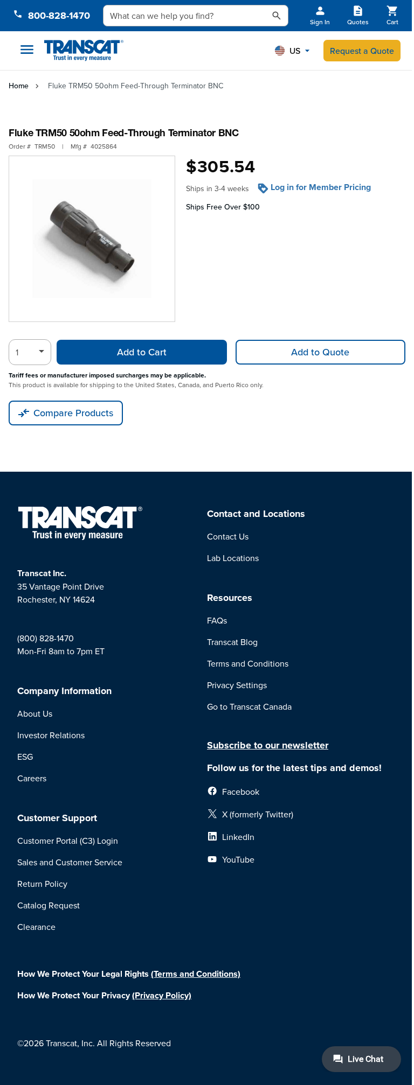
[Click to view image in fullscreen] (92, 238)
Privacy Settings (237, 685)
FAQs (217, 620)
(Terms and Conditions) (195, 974)
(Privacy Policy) (161, 995)
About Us (34, 713)
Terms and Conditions (247, 663)
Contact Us (228, 536)
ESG (25, 756)
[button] (292, 50)
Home (19, 85)
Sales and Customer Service (69, 862)
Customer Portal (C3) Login (67, 840)
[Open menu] (27, 49)
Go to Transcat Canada (249, 706)
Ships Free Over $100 (223, 206)
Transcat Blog (232, 642)
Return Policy (42, 884)
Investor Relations (51, 735)
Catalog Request (48, 905)
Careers (31, 778)
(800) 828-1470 (45, 638)
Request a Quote (362, 51)
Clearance (36, 927)
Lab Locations (233, 558)
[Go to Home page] (83, 51)
